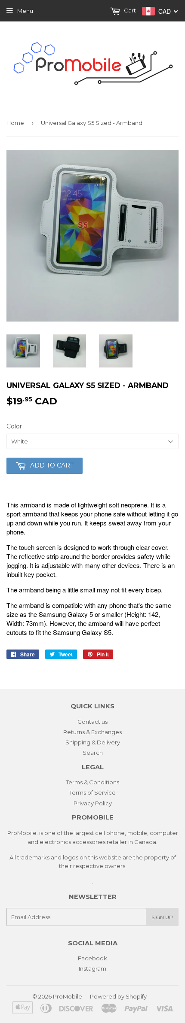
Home (15, 122)
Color (14, 426)
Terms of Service (92, 792)
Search (93, 752)
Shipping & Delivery (92, 742)
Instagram (92, 968)
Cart (129, 10)
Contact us (92, 721)
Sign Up (162, 917)
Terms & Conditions (92, 782)
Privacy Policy (93, 803)
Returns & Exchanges (92, 732)
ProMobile (67, 996)
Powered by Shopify (118, 996)
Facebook (92, 958)
